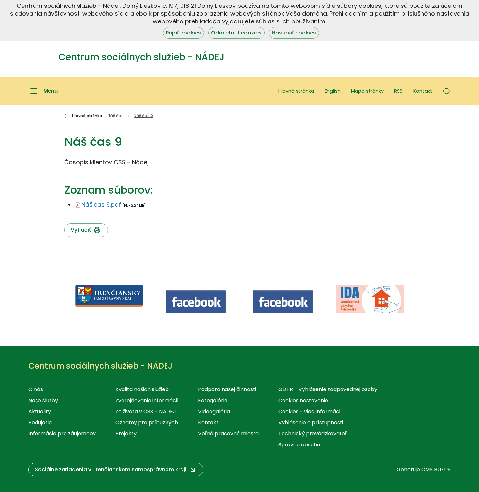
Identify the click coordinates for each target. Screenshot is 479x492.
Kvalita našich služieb (142, 389)
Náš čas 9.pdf (102, 204)
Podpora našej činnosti (227, 389)
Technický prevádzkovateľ (312, 433)
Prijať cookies (183, 32)
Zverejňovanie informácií (147, 400)
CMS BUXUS (436, 469)
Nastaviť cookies (294, 32)
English (333, 91)
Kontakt (422, 91)
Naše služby (43, 400)
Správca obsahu (299, 444)
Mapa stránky (367, 91)
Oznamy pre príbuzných (146, 422)
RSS (398, 91)
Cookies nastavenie (303, 400)
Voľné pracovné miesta (228, 433)
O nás (35, 389)
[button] (447, 91)
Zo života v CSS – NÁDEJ (145, 411)
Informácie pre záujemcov (62, 433)
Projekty (126, 433)
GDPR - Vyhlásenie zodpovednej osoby (327, 389)
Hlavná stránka (296, 91)
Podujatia (40, 422)
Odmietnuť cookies (236, 32)
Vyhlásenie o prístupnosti (310, 422)
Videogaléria (214, 411)
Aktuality (39, 411)
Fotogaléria (212, 400)
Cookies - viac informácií (310, 411)
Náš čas (115, 115)
